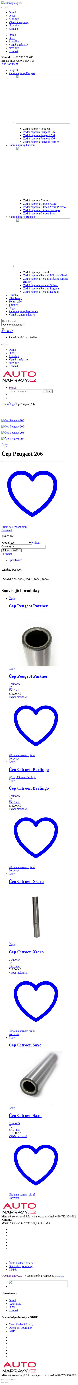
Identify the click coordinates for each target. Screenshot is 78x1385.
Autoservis (15, 1303)
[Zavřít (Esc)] (2, 1379)
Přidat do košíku (11, 550)
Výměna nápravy (18, 22)
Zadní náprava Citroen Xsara (39, 203)
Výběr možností (18, 696)
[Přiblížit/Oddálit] (13, 1379)
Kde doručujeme (59, 1276)
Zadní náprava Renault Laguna (41, 288)
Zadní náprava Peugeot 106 (39, 132)
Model (5, 542)
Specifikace (15, 560)
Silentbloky (15, 298)
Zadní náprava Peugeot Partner (41, 141)
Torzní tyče (15, 301)
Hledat (47, 391)
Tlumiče (13, 304)
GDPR (13, 1269)
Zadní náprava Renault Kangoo (41, 291)
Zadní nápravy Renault (22, 216)
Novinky (14, 25)
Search (13, 387)
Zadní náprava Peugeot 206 (39, 135)
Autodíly (14, 18)
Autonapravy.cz (13, 1275)
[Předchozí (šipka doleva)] (2, 1382)
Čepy (12, 308)
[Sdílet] (6, 1379)
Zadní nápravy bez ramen (23, 311)
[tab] (36, 560)
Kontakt (13, 28)
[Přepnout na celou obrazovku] (10, 1379)
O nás (12, 15)
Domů (12, 12)
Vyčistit (36, 542)
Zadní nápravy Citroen (22, 145)
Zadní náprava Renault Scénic (40, 285)
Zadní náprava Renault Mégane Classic (45, 275)
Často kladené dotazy (21, 1263)
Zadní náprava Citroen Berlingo (41, 210)
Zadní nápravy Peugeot (22, 73)
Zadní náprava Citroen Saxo (39, 213)
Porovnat (6, 530)
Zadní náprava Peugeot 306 (39, 138)
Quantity (6, 546)
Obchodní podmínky (20, 1266)
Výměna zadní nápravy (22, 314)
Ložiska (13, 295)
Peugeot (13, 70)
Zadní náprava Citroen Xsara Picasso (44, 206)
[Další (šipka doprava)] (6, 1382)
